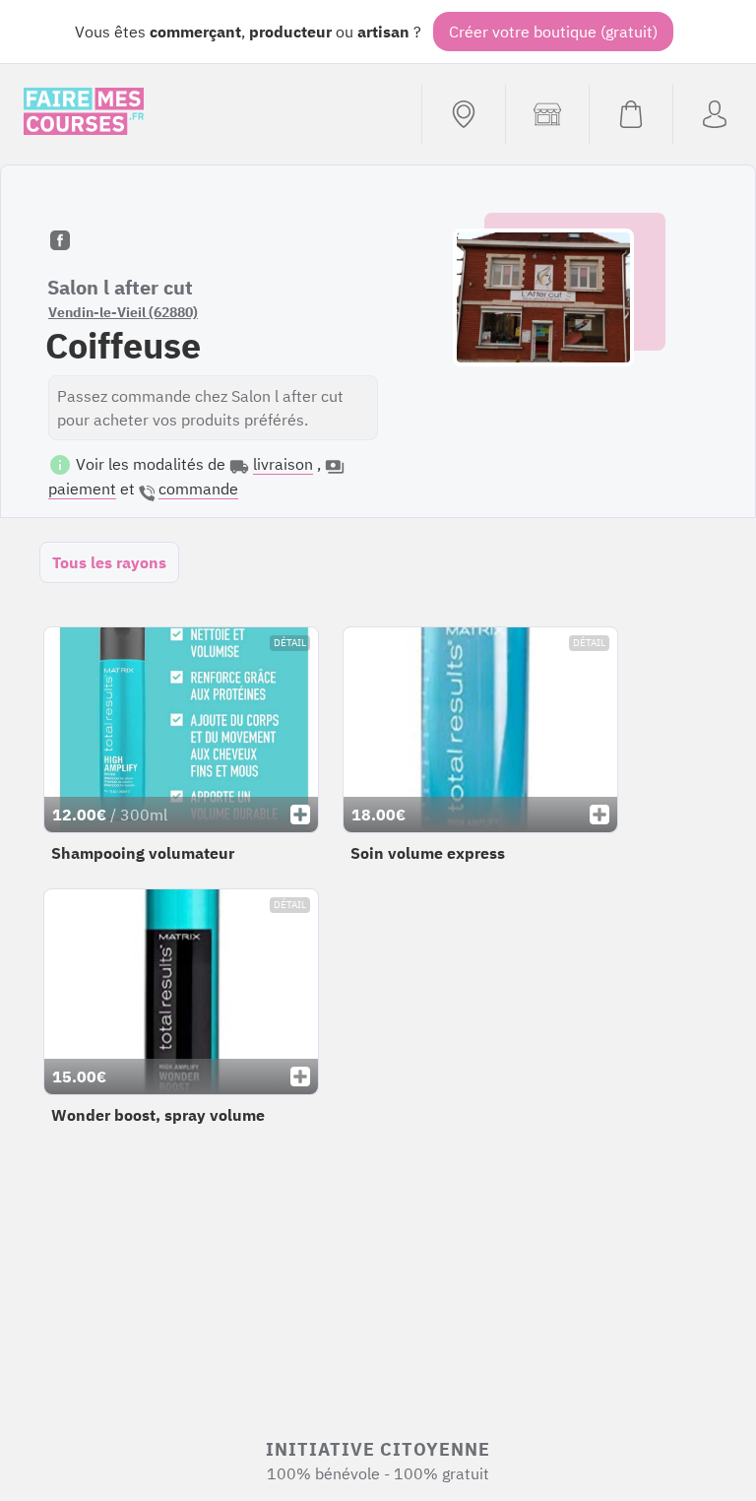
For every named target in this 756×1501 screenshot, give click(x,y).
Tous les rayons (109, 562)
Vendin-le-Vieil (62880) (123, 312)
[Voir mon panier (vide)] (630, 114)
